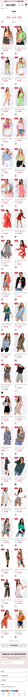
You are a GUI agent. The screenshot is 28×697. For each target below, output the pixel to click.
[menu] (19, 5)
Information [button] (4, 676)
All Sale (8, 17)
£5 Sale (19, 17)
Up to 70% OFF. (14, 1)
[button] (2, 5)
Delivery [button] (3, 680)
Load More (14, 645)
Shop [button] (2, 671)
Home (2, 8)
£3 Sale (14, 17)
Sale (6, 8)
